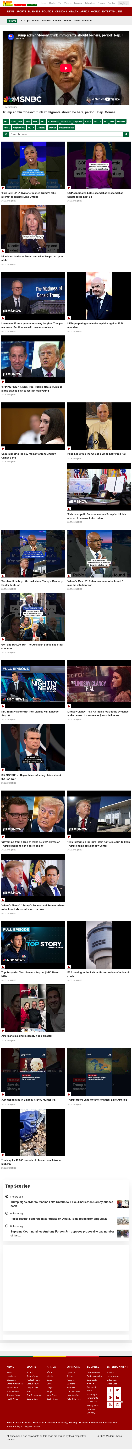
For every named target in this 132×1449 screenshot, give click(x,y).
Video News (112, 1380)
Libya (49, 1383)
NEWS (10, 11)
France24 (66, 121)
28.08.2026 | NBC (8, 201)
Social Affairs (12, 1387)
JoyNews (77, 121)
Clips (27, 20)
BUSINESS (34, 11)
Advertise (90, 3)
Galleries (87, 20)
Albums (57, 20)
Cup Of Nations (34, 1395)
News (77, 20)
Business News (93, 1372)
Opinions (71, 1372)
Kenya (49, 1391)
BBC (6, 121)
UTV (112, 121)
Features (70, 1380)
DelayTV (121, 121)
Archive (12, 20)
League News (32, 1383)
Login (122, 3)
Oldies (35, 20)
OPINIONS (61, 11)
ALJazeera (53, 121)
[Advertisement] (64, 1424)
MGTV (31, 127)
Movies (78, 3)
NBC (35, 121)
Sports (29, 1372)
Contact (112, 3)
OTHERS (41, 127)
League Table (32, 1387)
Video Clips (112, 1383)
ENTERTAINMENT (112, 11)
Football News (33, 1380)
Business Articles (94, 1376)
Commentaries (73, 1391)
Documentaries (66, 127)
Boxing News (32, 1399)
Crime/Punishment (15, 1383)
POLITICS (47, 11)
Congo (50, 1387)
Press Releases (13, 1391)
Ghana (101, 3)
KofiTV (7, 127)
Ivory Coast (52, 1395)
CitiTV (88, 121)
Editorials (71, 1387)
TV (59, 3)
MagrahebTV (19, 127)
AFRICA (84, 11)
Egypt (49, 1380)
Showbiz (110, 1372)
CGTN (27, 121)
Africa (49, 1372)
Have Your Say (73, 1395)
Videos (68, 3)
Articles (70, 1376)
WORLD (95, 11)
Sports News (32, 1376)
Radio (52, 3)
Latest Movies (113, 1376)
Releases (46, 20)
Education (11, 1380)
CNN (13, 121)
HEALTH (73, 11)
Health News (12, 1399)
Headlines (11, 1376)
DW (20, 121)
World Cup (31, 1391)
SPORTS (21, 11)
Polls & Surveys (73, 1399)
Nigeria (50, 1376)
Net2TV (97, 121)
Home (43, 3)
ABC (43, 121)
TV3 (106, 121)
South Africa (52, 1399)
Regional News (13, 1395)
